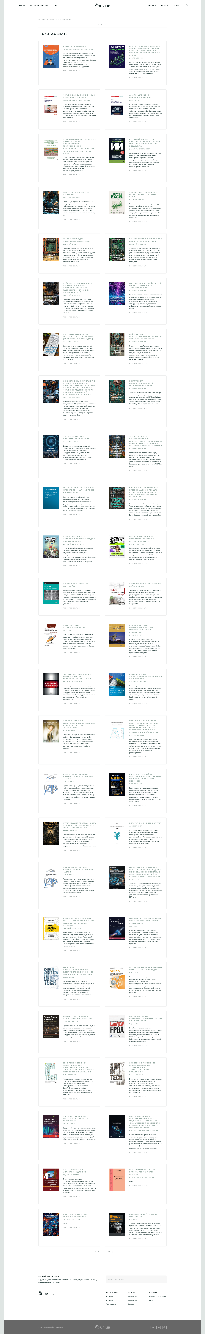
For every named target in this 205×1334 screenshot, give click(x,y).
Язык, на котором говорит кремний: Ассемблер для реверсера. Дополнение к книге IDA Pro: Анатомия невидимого (144, 492)
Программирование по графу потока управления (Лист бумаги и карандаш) (78, 336)
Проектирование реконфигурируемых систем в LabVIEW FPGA (145, 1018)
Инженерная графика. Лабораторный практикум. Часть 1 (78, 869)
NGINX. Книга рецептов (76, 583)
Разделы (152, 5)
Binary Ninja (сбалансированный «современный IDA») (141, 383)
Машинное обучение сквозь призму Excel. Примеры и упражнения (145, 921)
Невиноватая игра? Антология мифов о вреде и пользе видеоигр (79, 539)
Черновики (111, 1304)
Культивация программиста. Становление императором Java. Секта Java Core (79, 825)
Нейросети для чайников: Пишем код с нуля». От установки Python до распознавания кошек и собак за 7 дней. (78, 287)
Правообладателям (39, 5)
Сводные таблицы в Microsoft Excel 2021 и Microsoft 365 (75, 1118)
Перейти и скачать (72, 71)
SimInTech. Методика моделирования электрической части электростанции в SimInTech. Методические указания (79, 1067)
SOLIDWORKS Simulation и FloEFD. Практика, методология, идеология (77, 676)
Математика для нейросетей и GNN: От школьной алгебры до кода (145, 285)
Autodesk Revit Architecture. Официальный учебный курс (145, 676)
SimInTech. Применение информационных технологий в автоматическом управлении (142, 1067)
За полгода (132, 1296)
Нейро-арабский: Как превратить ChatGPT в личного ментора (141, 539)
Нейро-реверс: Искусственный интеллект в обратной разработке (145, 336)
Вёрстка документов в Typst (145, 823)
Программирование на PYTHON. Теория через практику (142, 1172)
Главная (21, 5)
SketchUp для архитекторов (145, 583)
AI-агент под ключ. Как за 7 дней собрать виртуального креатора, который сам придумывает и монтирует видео (145, 50)
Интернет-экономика (75, 46)
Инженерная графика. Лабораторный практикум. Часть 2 (78, 776)
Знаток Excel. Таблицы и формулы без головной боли (143, 194)
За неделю (132, 1300)
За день (131, 1304)
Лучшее (177, 5)
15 (109, 24)
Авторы (164, 5)
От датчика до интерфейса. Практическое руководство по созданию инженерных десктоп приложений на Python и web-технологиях (145, 871)
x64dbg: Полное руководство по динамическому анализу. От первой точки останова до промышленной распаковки (145, 441)
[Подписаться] (164, 1279)
